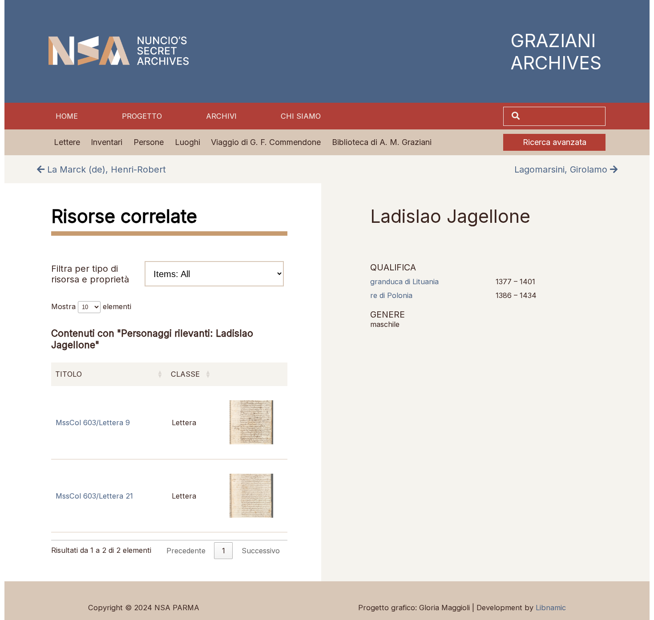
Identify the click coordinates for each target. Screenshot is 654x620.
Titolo (68, 374)
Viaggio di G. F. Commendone (266, 142)
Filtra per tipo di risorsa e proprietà (90, 274)
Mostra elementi (91, 306)
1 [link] (223, 550)
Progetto (142, 116)
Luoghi (187, 142)
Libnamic (551, 607)
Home (67, 116)
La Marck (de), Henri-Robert (105, 169)
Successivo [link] (261, 550)
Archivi (221, 116)
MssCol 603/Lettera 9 (93, 422)
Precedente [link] (186, 550)
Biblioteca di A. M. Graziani (382, 142)
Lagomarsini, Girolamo (562, 169)
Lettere (67, 142)
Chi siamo (301, 116)
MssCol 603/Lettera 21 (94, 495)
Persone (148, 142)
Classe (185, 374)
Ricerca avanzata (554, 142)
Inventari (106, 142)
